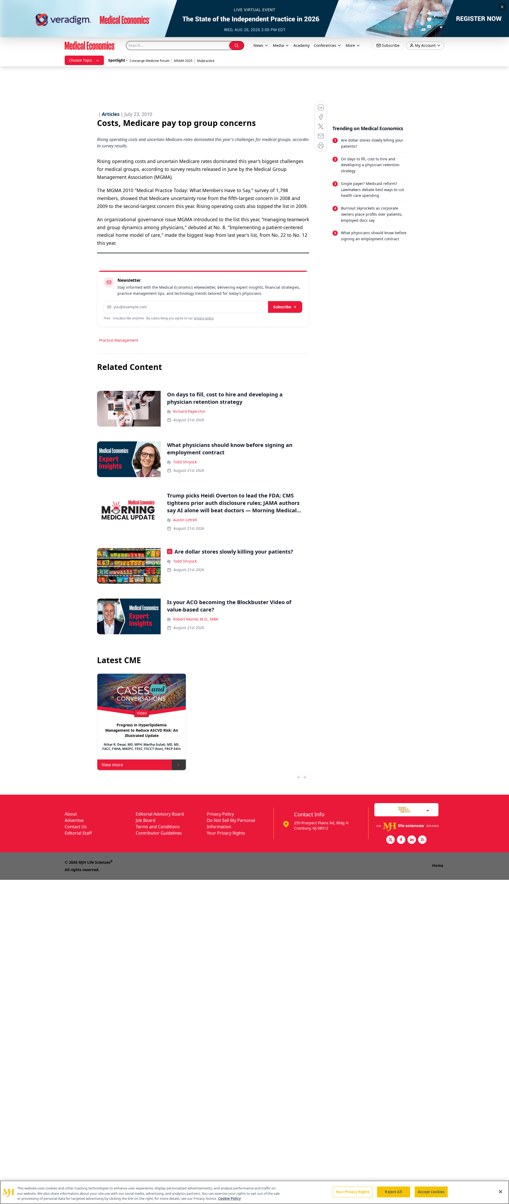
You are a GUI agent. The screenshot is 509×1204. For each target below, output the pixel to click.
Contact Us (76, 827)
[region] (254, 1192)
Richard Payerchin (189, 411)
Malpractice (205, 60)
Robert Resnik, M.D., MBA (195, 619)
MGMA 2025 (183, 60)
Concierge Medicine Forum (149, 60)
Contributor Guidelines (159, 833)
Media (278, 45)
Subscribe (282, 306)
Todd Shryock (185, 461)
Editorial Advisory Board (160, 814)
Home (437, 865)
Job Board (145, 820)
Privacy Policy (220, 814)
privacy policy (204, 318)
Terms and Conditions (158, 827)
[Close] (500, 1191)
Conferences (325, 45)
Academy (301, 45)
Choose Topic (80, 60)
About (71, 814)
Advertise (74, 820)
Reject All (393, 1191)
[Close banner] (502, 7)
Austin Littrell (185, 519)
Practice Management (118, 340)
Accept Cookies (431, 1191)
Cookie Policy (229, 1198)
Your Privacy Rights (226, 833)
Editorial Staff (78, 833)
